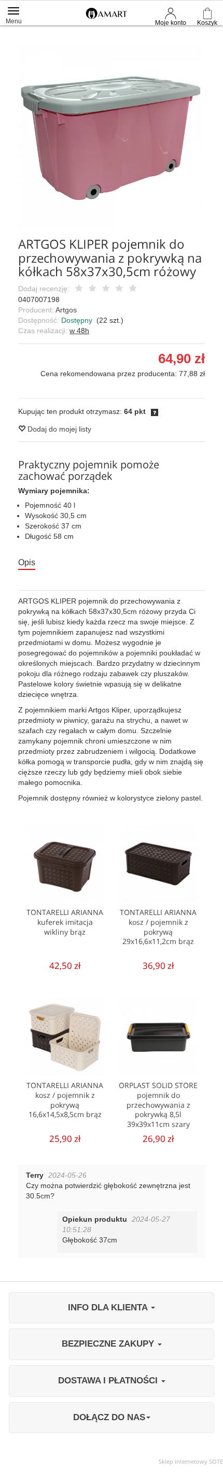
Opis (26, 562)
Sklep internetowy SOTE (191, 1461)
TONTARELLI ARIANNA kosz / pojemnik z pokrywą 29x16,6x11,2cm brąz (158, 927)
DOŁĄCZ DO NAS (109, 1417)
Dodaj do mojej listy (58, 429)
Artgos (66, 310)
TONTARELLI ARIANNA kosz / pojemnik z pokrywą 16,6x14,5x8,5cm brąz (64, 1100)
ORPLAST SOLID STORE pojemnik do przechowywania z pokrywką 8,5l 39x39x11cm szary (158, 1105)
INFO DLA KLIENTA (109, 1307)
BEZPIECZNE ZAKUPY (109, 1344)
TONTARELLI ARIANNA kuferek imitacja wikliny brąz (64, 922)
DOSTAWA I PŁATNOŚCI (109, 1380)
